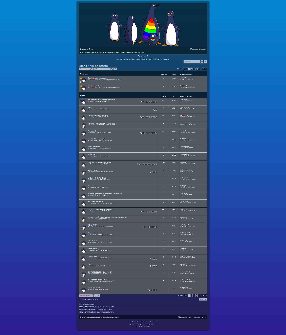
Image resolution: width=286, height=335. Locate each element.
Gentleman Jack (93, 241)
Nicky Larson (92, 248)
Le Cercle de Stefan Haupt (97, 178)
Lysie (91, 109)
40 (154, 117)
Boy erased (92, 186)
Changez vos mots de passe (97, 78)
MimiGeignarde (186, 170)
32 (156, 133)
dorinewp (185, 107)
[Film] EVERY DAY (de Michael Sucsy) (101, 280)
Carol (89, 264)
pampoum (92, 132)
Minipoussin (93, 234)
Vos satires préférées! (95, 201)
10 (154, 227)
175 (153, 164)
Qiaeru (151, 323)
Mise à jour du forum (95, 86)
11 (156, 227)
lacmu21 (92, 265)
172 (144, 164)
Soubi (184, 85)
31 (154, 133)
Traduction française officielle (140, 323)
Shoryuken (93, 211)
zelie (183, 130)
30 (151, 133)
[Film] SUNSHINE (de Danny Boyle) (100, 272)
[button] (185, 69)
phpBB (138, 321)
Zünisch (92, 164)
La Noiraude (95, 226)
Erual (183, 209)
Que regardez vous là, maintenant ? (100, 162)
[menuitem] (91, 49)
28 (147, 133)
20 (151, 101)
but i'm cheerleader (94, 288)
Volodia (92, 179)
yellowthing (93, 203)
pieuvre (92, 258)
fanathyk (92, 116)
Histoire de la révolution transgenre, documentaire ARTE (107, 217)
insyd (183, 240)
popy (91, 289)
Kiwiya (91, 101)
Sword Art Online (94, 147)
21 (154, 101)
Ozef (93, 140)
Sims (183, 162)
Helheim (92, 79)
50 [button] (203, 69)
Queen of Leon (94, 124)
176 (156, 164)
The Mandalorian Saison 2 (97, 139)
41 (156, 117)
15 (154, 211)
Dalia (91, 195)
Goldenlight (93, 273)
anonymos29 (93, 171)
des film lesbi (92, 170)
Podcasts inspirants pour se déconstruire (102, 123)
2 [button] (191, 69)
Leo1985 (92, 250)
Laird (91, 187)
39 (151, 117)
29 (149, 133)
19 (149, 101)
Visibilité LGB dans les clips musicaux (101, 99)
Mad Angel (93, 148)
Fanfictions (92, 154)
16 (156, 211)
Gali (183, 78)
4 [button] (196, 69)
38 (149, 117)
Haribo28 (184, 225)
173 (147, 164)
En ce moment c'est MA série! (98, 115)
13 (149, 211)
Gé (183, 264)
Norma (184, 99)
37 (147, 117)
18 (147, 101)
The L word (92, 131)
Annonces (118, 79)
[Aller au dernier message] (185, 78)
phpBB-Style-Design (152, 324)
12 (147, 211)
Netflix (90, 107)
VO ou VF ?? (92, 225)
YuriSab (184, 201)
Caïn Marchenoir (186, 256)
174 (150, 164)
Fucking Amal (92, 256)
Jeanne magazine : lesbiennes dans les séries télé (105, 194)
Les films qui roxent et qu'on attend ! (100, 209)
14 (151, 211)
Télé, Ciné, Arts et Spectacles (93, 66)
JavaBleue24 (186, 123)
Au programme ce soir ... (96, 233)
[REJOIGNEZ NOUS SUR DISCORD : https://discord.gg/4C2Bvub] (143, 24)
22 (156, 101)
